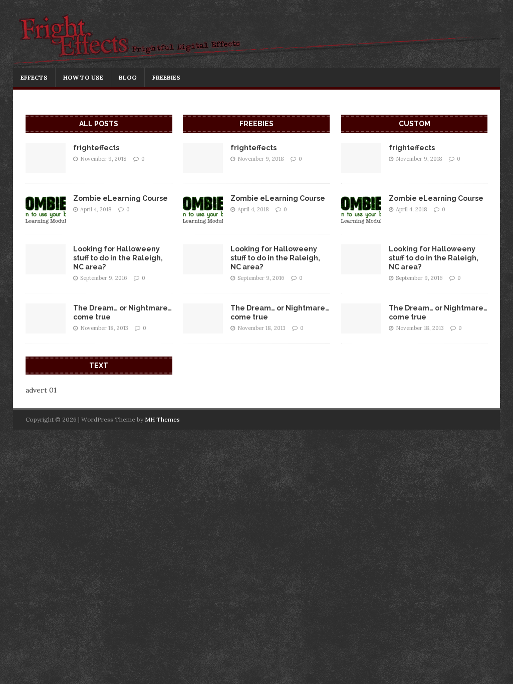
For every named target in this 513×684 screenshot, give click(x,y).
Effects (34, 77)
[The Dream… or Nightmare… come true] (46, 327)
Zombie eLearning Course (120, 198)
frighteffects (96, 148)
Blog (128, 77)
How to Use (83, 77)
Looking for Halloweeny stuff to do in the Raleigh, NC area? (118, 258)
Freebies (166, 77)
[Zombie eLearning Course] (46, 217)
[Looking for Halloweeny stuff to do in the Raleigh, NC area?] (46, 268)
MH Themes (162, 419)
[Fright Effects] (256, 62)
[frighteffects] (46, 167)
